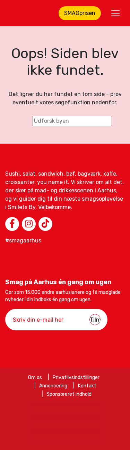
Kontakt (87, 386)
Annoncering (53, 386)
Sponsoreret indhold (69, 394)
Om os (35, 377)
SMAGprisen (79, 13)
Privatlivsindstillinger (76, 377)
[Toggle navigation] (115, 13)
